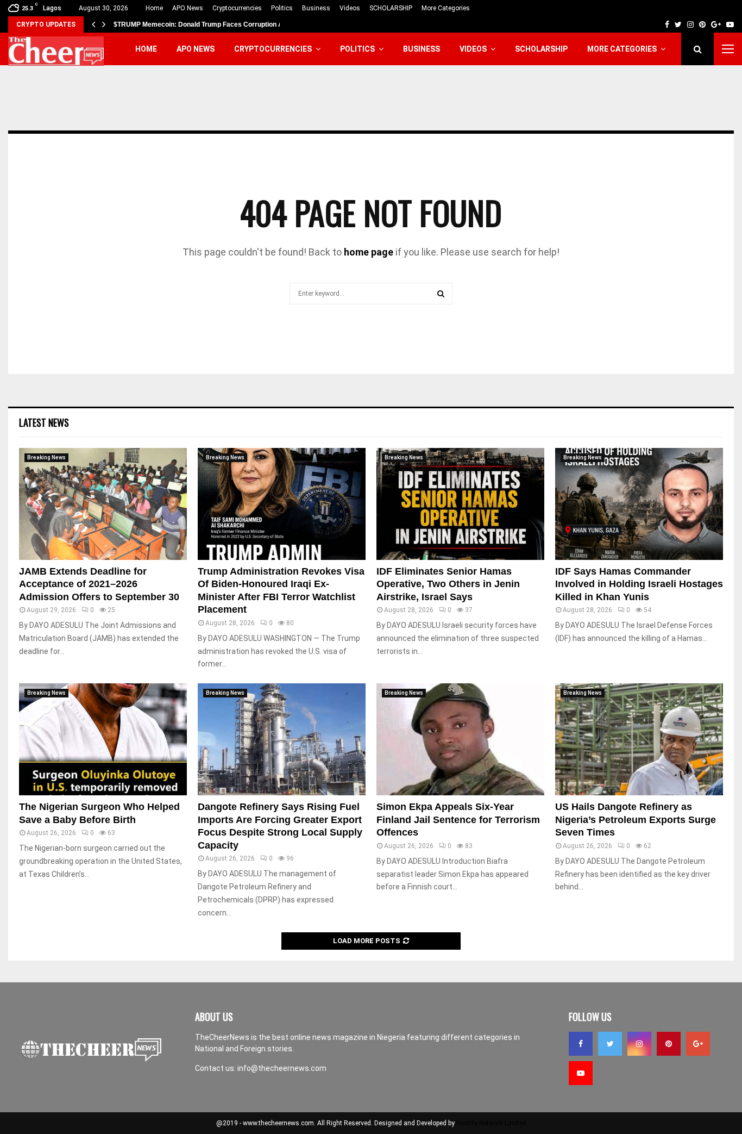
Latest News (44, 422)
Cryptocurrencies (237, 8)
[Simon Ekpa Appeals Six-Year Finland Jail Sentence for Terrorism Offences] (460, 739)
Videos (349, 8)
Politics (282, 8)
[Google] (698, 1044)
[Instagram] (639, 1044)
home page (368, 252)
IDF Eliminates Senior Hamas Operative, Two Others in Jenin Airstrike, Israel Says (448, 584)
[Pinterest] (669, 1044)
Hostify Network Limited (491, 1123)
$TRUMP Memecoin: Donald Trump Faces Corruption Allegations (213, 24)
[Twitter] (610, 1044)
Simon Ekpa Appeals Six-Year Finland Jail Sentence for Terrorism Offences (458, 819)
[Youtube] (581, 1073)
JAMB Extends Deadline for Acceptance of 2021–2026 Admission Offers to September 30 (99, 584)
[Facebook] (581, 1044)
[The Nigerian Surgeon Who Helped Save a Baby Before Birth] (103, 739)
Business (316, 8)
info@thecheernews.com (281, 1068)
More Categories (446, 8)
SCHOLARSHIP (390, 8)
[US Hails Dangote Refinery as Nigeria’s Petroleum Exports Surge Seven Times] (639, 739)
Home (154, 8)
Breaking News (46, 457)
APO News (187, 8)
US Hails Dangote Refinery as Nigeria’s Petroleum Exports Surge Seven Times (635, 819)
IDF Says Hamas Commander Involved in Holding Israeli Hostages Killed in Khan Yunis (639, 584)
